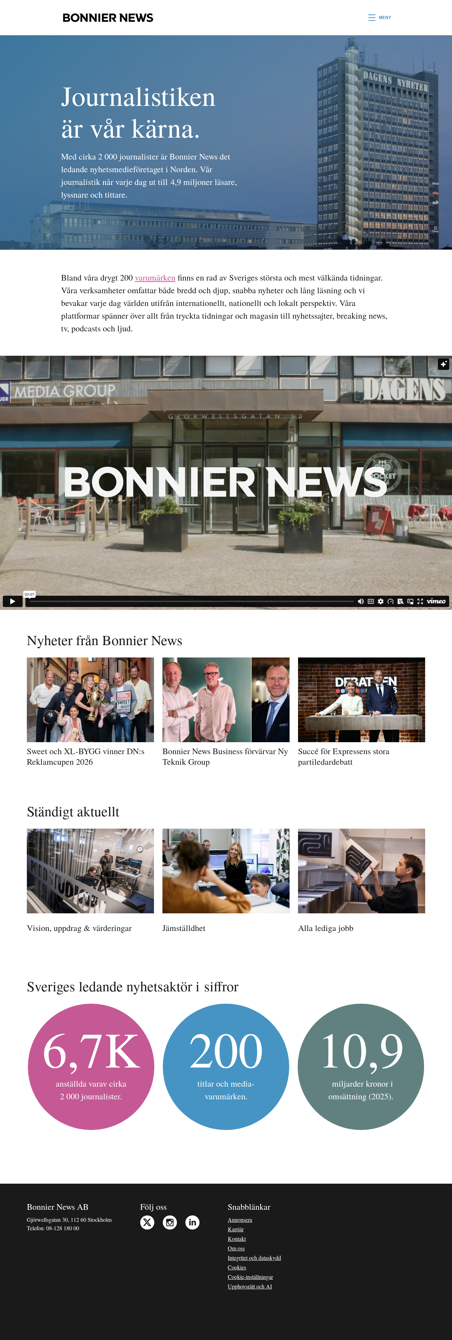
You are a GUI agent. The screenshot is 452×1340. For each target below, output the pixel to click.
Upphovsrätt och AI (250, 1286)
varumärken (155, 277)
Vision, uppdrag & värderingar (79, 928)
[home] (108, 17)
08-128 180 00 (62, 1228)
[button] (379, 17)
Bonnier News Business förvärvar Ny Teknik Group (225, 756)
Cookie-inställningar (250, 1276)
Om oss (236, 1248)
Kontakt (237, 1238)
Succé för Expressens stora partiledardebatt (343, 756)
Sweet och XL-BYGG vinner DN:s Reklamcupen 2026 (85, 756)
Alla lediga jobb (325, 928)
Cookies (237, 1267)
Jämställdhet (184, 928)
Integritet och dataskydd (254, 1257)
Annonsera (240, 1219)
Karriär (236, 1229)
